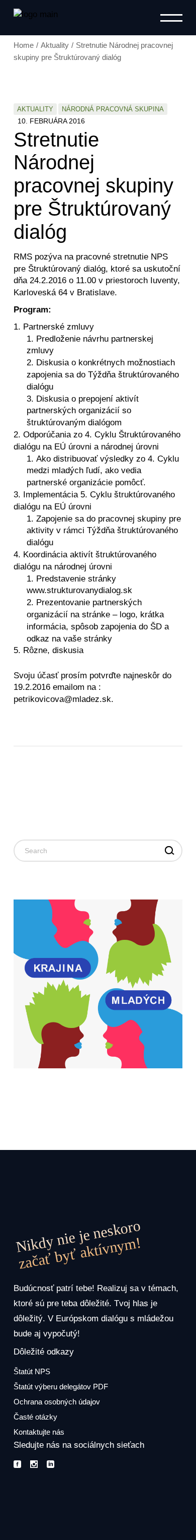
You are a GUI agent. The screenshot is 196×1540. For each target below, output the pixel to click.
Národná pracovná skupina (113, 109)
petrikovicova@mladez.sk (62, 699)
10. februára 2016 (51, 120)
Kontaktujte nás (39, 1432)
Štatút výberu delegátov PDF (61, 1386)
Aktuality (55, 45)
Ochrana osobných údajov (57, 1401)
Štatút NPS (32, 1371)
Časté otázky (35, 1417)
